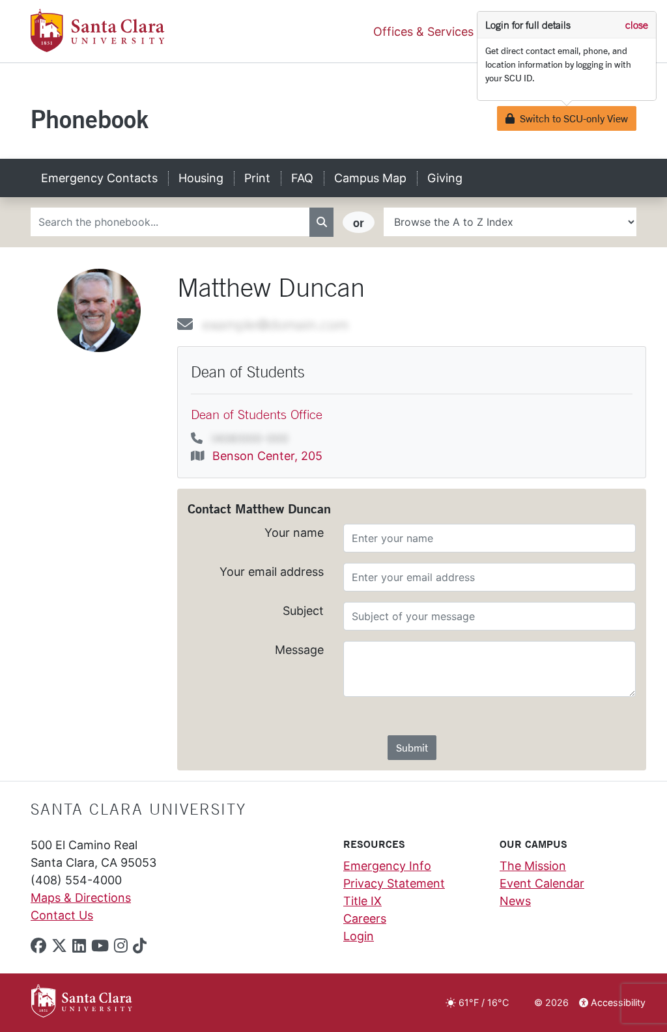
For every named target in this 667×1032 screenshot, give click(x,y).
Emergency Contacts (99, 178)
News (515, 901)
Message (299, 650)
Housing (200, 178)
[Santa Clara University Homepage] (97, 47)
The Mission (533, 866)
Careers (364, 918)
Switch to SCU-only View (571, 118)
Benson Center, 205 (267, 456)
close (636, 24)
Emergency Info (387, 866)
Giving (444, 178)
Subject (303, 611)
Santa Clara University (138, 809)
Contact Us (62, 915)
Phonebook (90, 118)
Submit (412, 747)
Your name (294, 532)
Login (358, 936)
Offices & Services (423, 31)
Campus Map (370, 178)
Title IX (362, 901)
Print (257, 178)
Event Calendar (542, 883)
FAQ (302, 178)
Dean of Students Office (256, 414)
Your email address (272, 571)
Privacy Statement (394, 883)
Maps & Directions (81, 897)
